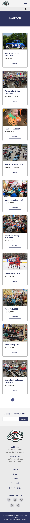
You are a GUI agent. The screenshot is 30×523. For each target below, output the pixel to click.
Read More (15, 63)
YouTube (21, 500)
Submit (23, 419)
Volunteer (15, 479)
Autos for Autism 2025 (14, 200)
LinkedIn (12, 505)
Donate (15, 469)
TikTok (18, 505)
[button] (19, 3)
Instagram (15, 500)
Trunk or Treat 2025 (12, 129)
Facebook (9, 500)
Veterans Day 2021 (12, 345)
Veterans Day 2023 (12, 273)
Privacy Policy (15, 488)
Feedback (15, 483)
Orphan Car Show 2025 (14, 164)
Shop (15, 474)
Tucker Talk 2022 (11, 309)
